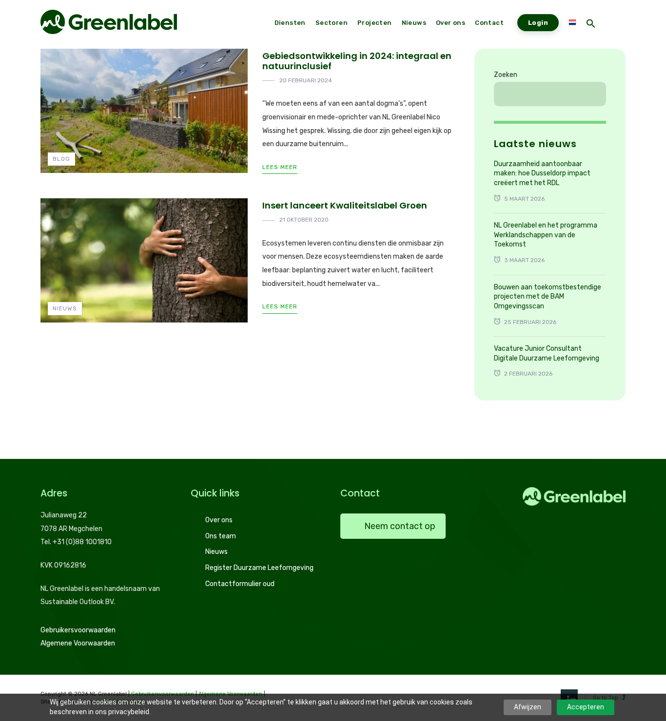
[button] (591, 24)
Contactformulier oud (239, 584)
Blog (61, 158)
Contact (489, 22)
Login (538, 22)
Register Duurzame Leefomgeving (259, 568)
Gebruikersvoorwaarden (78, 630)
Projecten (374, 22)
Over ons (219, 520)
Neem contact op (399, 526)
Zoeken (505, 75)
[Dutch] (572, 23)
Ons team (220, 536)
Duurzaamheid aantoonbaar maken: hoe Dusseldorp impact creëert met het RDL (542, 173)
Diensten (290, 22)
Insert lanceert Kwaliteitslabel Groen (344, 205)
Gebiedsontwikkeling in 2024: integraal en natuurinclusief (356, 61)
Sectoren (331, 22)
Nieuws (65, 308)
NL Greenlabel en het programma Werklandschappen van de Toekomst (545, 234)
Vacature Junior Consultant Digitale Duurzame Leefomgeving (546, 353)
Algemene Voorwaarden (77, 643)
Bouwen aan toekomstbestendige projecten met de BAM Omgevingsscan (547, 296)
